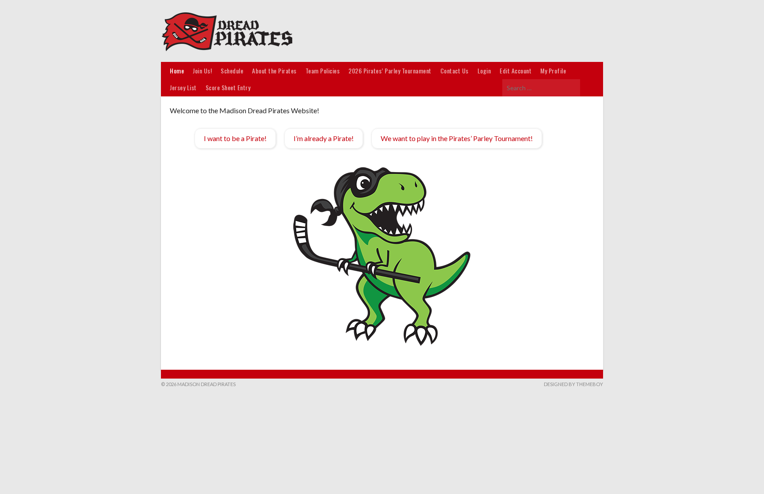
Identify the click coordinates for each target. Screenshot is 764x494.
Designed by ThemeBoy (573, 384)
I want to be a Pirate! (235, 138)
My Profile (553, 70)
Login (484, 70)
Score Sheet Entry (228, 87)
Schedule (232, 70)
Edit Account (515, 70)
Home (177, 70)
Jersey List (183, 87)
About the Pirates (274, 70)
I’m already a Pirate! (324, 138)
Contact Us (454, 70)
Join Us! (202, 70)
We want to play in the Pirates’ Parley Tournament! (457, 138)
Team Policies (323, 70)
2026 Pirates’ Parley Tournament (390, 70)
